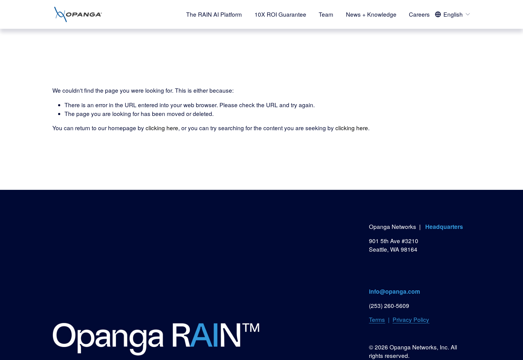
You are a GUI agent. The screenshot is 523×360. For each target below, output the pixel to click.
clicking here (162, 128)
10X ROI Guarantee (280, 14)
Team (326, 14)
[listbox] (453, 14)
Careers (419, 14)
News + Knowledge (371, 14)
